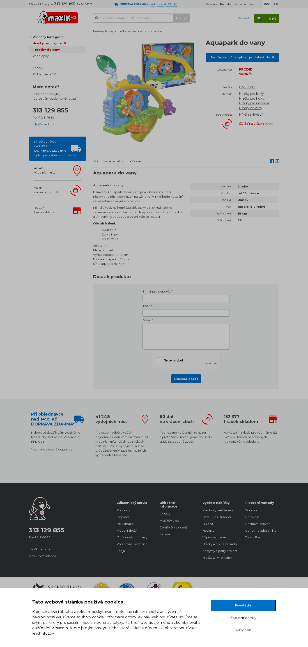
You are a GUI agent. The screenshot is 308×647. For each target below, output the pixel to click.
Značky (38, 68)
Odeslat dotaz (186, 379)
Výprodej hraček (214, 537)
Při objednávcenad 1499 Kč (55, 148)
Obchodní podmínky (132, 537)
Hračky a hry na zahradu (219, 544)
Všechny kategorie (48, 37)
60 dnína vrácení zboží (46, 190)
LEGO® (207, 524)
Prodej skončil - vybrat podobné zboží (242, 57)
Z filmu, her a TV (44, 74)
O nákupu (240, 4)
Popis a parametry (110, 161)
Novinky (208, 530)
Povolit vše (243, 605)
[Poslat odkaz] (277, 161)
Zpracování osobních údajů (132, 547)
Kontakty (123, 510)
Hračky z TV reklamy (217, 557)
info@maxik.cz (43, 124)
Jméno (148, 306)
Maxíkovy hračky (103, 31)
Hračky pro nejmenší (49, 43)
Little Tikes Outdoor (216, 517)
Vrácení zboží (126, 530)
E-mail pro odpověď (157, 291)
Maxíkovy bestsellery (217, 510)
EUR (275, 4)
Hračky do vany (47, 49)
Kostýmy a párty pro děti (219, 551)
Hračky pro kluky (251, 94)
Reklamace (125, 524)
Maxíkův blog (169, 520)
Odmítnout (243, 629)
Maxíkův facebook (42, 556)
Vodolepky (41, 56)
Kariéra (165, 534)
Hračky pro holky (251, 98)
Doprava (123, 517)
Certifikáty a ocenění (175, 527)
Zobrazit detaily (243, 618)
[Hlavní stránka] (57, 16)
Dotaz (136, 161)
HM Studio (247, 87)
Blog (251, 4)
